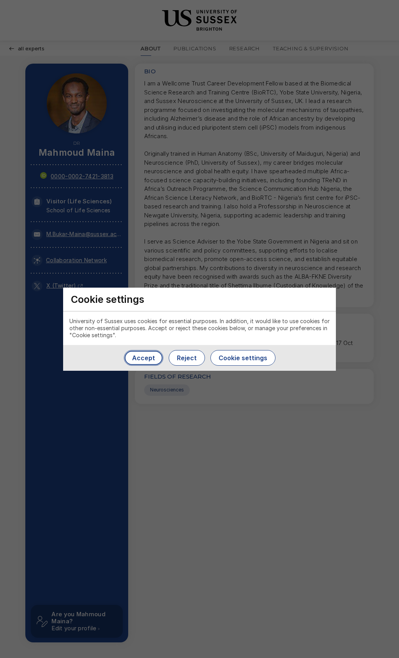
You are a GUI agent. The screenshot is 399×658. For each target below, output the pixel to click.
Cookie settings (243, 358)
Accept (143, 358)
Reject (187, 358)
